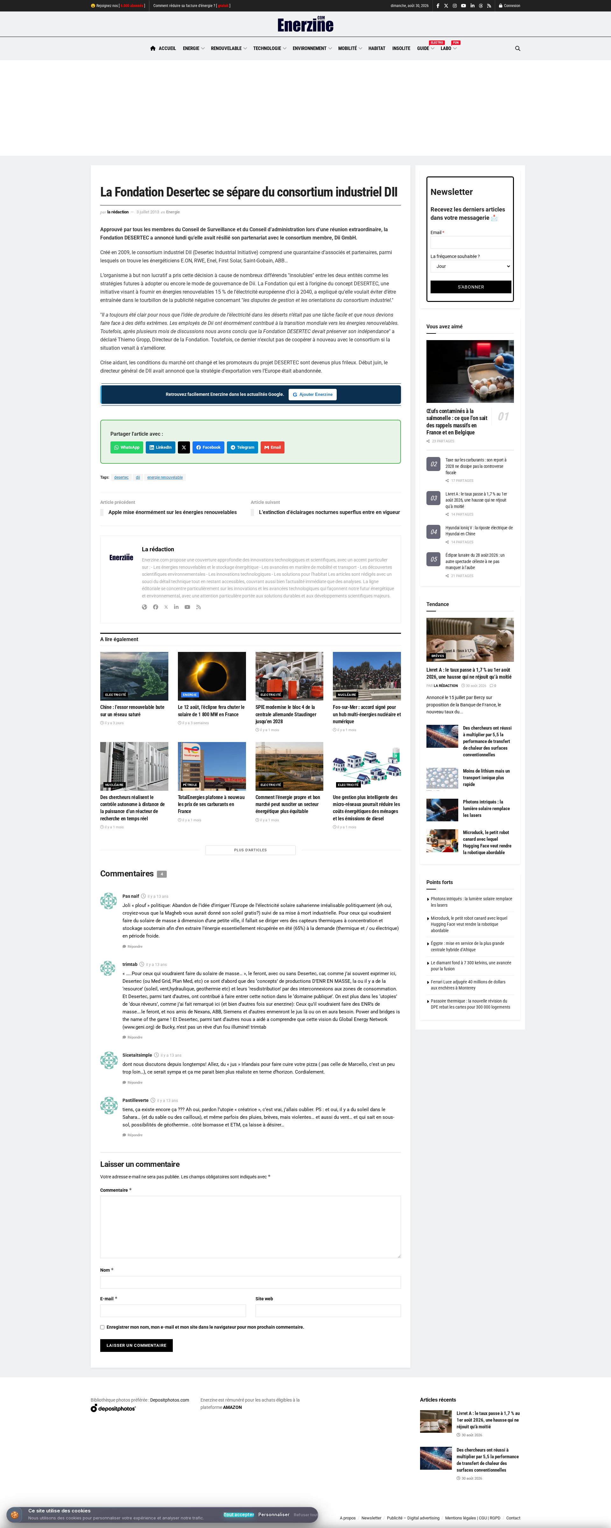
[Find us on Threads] (481, 6)
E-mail (109, 1299)
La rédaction (118, 212)
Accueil (167, 48)
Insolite (401, 48)
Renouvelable (226, 48)
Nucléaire (347, 694)
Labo (448, 47)
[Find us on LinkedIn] (472, 6)
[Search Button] (517, 48)
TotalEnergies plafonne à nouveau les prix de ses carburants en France (211, 804)
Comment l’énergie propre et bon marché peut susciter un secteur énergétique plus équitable (288, 804)
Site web (264, 1298)
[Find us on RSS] (489, 6)
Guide (425, 47)
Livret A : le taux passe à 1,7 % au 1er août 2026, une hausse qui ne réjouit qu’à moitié (476, 500)
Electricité (115, 694)
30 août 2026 (475, 686)
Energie (191, 48)
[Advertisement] (305, 108)
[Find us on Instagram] (455, 6)
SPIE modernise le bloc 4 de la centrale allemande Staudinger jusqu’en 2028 (286, 714)
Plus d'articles (250, 850)
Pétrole (190, 785)
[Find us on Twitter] (446, 6)
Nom (107, 1270)
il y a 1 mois (269, 730)
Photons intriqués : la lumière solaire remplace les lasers (486, 808)
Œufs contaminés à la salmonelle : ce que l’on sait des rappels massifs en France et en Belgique (457, 422)
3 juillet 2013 (148, 212)
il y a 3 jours (114, 723)
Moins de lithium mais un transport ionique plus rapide (486, 777)
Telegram (244, 447)
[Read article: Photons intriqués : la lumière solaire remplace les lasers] (442, 810)
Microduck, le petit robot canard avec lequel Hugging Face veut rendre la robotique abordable (469, 924)
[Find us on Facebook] (438, 6)
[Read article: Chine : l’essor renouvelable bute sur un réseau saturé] (134, 676)
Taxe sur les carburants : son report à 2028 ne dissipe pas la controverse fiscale (476, 466)
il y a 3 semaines (195, 723)
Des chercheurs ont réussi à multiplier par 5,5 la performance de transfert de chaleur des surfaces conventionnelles (487, 741)
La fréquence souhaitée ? (455, 256)
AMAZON (232, 1407)
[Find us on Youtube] (463, 6)
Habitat (377, 48)
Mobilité (347, 48)
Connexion (511, 6)
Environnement (310, 48)
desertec (121, 477)
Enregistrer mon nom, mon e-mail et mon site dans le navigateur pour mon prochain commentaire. (205, 1327)
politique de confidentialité (299, 1521)
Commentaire (116, 1190)
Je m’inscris (487, 1509)
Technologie (267, 48)
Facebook (211, 447)
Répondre (135, 947)
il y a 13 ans (158, 896)
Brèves (438, 656)
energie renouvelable (165, 477)
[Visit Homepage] (305, 24)
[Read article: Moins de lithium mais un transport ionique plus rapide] (442, 779)
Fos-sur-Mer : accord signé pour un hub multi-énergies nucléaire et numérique (367, 714)
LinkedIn (163, 447)
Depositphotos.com (169, 1400)
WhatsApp (129, 447)
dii (138, 477)
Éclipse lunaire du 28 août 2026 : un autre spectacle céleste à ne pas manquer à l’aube (475, 561)
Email (275, 447)
